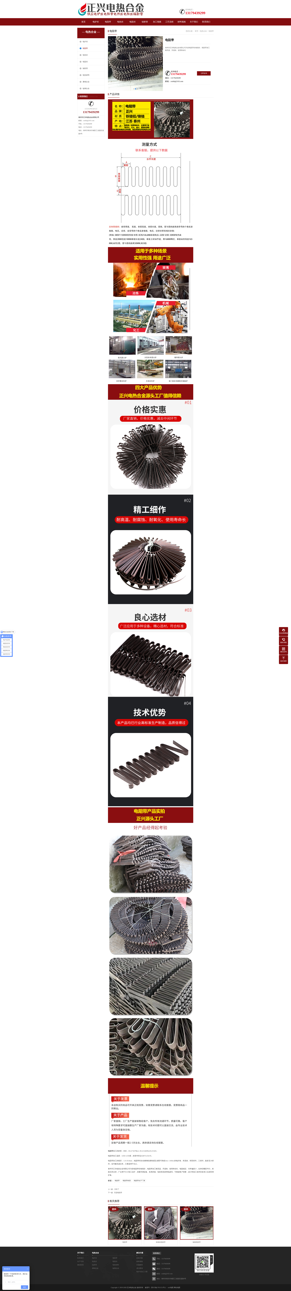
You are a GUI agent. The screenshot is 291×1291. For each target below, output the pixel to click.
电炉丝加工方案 (142, 1272)
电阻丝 (132, 22)
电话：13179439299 (163, 1264)
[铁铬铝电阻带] (160, 1223)
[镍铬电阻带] (196, 1223)
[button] (133, 88)
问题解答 (139, 1265)
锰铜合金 (86, 88)
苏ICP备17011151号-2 (158, 1287)
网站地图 (177, 1287)
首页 (83, 22)
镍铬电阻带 (197, 1242)
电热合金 (203, 31)
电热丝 (120, 22)
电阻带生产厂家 (139, 1180)
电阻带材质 (127, 1180)
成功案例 (139, 1268)
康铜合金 (86, 82)
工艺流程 (169, 22)
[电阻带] (125, 1223)
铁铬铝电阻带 (161, 1242)
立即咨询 (204, 73)
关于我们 (194, 22)
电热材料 (86, 75)
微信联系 (80, 1265)
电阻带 (108, 22)
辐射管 (145, 22)
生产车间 (80, 1261)
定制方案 (139, 1258)
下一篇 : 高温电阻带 (115, 1192)
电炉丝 (96, 22)
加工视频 (157, 22)
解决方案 (139, 1253)
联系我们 (206, 22)
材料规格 (182, 22)
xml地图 (170, 1287)
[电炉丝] (110, 9)
